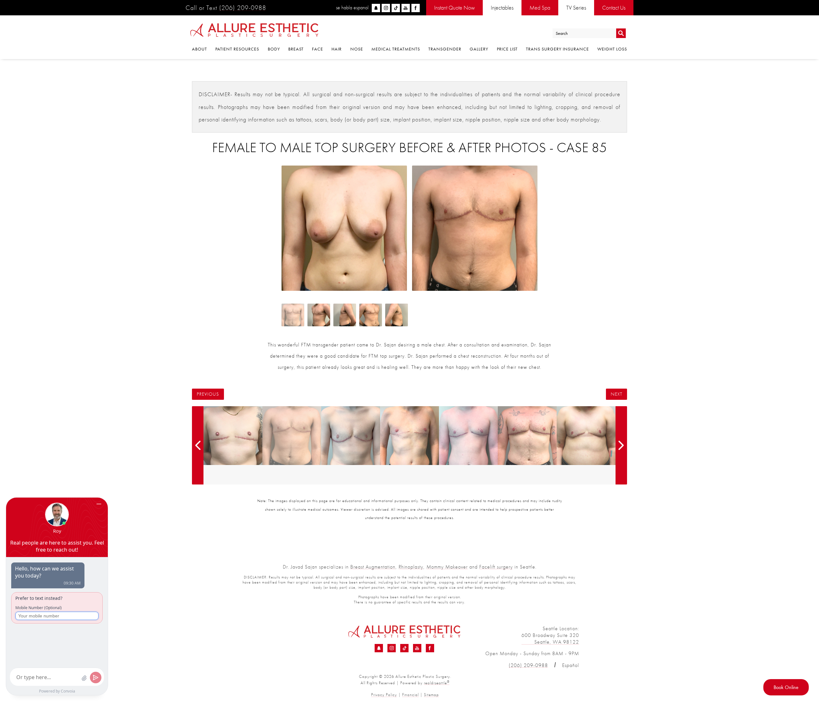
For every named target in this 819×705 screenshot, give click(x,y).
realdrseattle (436, 683)
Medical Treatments (395, 49)
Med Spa (539, 7)
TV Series (576, 7)
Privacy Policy (384, 694)
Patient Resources (237, 49)
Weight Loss (612, 49)
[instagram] (386, 8)
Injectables (502, 7)
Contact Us (613, 7)
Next (616, 394)
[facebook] (415, 8)
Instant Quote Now (454, 7)
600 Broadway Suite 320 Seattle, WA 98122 (550, 638)
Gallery (479, 49)
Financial (410, 694)
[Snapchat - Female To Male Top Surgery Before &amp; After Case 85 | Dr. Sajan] (379, 648)
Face (317, 49)
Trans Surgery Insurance (557, 49)
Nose (356, 49)
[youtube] (406, 8)
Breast (296, 49)
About (199, 49)
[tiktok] (396, 8)
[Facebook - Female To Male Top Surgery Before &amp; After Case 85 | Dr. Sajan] (430, 648)
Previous (208, 394)
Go (621, 33)
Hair (336, 49)
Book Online (786, 687)
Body (274, 49)
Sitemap (431, 694)
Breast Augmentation (372, 566)
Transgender (444, 49)
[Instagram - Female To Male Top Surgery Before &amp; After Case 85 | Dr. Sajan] (391, 648)
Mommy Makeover (447, 566)
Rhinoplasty (411, 566)
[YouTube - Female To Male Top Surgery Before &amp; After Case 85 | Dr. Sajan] (417, 648)
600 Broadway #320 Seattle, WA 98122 (264, 638)
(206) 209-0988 (242, 8)
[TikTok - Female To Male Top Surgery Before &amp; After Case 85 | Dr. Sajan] (404, 648)
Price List (507, 49)
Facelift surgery (496, 566)
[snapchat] (376, 8)
